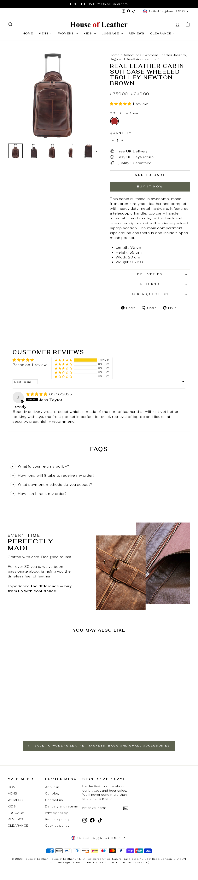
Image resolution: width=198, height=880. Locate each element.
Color (124, 113)
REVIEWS (136, 33)
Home (115, 55)
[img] (37, 394)
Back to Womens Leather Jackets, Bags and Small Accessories (101, 745)
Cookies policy (57, 825)
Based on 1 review (30, 365)
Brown (114, 121)
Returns (150, 284)
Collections (132, 55)
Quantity (121, 133)
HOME (28, 33)
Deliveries (150, 274)
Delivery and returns (61, 806)
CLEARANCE (161, 33)
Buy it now (150, 186)
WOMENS (66, 33)
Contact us (54, 800)
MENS (44, 33)
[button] (121, 104)
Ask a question (149, 294)
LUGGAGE (111, 33)
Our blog (52, 793)
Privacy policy (56, 813)
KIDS (88, 33)
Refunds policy (57, 819)
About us (52, 787)
